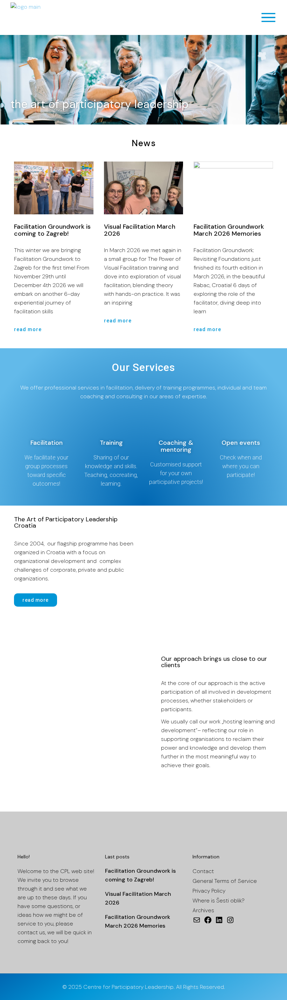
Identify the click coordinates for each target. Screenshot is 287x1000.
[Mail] (196, 922)
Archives (203, 910)
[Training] (111, 423)
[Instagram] (230, 922)
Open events (241, 442)
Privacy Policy (208, 890)
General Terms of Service (224, 881)
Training (111, 442)
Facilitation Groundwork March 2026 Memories (229, 230)
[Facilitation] (46, 423)
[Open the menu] (268, 17)
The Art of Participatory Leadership (99, 104)
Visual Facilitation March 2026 (139, 230)
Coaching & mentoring (176, 446)
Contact (203, 871)
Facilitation (46, 442)
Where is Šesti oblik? (218, 900)
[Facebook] (208, 922)
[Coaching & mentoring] (176, 423)
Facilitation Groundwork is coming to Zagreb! (52, 230)
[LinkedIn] (219, 922)
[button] (7, 80)
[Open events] (241, 423)
